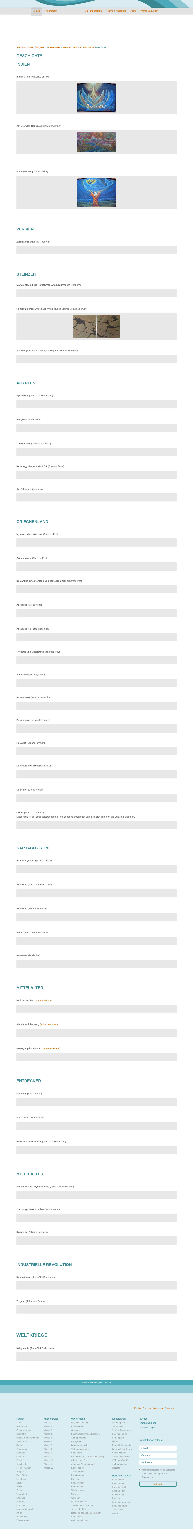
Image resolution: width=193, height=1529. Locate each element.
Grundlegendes (119, 1423)
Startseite (20, 47)
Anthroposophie (78, 1438)
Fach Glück (21, 1475)
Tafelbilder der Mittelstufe (83, 47)
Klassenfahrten (119, 1494)
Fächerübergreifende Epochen (85, 1434)
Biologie (20, 1445)
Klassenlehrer (54, 47)
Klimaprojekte (77, 1487)
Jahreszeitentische (121, 1456)
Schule (36, 11)
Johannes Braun (43, 1000)
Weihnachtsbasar (79, 1520)
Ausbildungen (118, 1483)
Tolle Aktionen (77, 1490)
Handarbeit (21, 1494)
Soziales (75, 1494)
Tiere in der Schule (80, 1509)
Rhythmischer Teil (79, 1423)
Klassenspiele (77, 1468)
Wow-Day (75, 1498)
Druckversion (105, 1382)
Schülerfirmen (77, 1483)
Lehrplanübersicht (79, 1445)
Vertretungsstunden (80, 1449)
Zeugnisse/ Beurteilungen (83, 1464)
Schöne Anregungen (121, 1430)
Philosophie (22, 1517)
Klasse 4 (48, 1434)
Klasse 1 (48, 1423)
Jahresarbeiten (78, 1471)
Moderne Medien (79, 1501)
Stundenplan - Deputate (82, 1505)
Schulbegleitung (119, 1506)
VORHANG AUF (120, 1460)
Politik (19, 1513)
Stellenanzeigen (93, 11)
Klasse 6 (48, 1441)
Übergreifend (40, 47)
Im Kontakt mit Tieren (122, 1449)
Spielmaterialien (119, 1434)
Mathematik (21, 1426)
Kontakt (138, 1408)
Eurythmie (21, 1479)
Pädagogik (76, 1441)
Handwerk (21, 1498)
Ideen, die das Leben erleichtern (86, 1513)
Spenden (147, 1408)
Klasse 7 (48, 1445)
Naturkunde (21, 1441)
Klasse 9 (48, 1453)
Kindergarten (50, 11)
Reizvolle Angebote (116, 11)
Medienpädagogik (24, 1509)
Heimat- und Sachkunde (27, 1438)
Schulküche (76, 1517)
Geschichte (21, 1464)
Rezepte (116, 1468)
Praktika (75, 1479)
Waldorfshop (118, 1479)
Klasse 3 (48, 1430)
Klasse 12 (48, 1464)
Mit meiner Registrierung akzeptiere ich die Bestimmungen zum (158, 1473)
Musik (19, 1487)
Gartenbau (21, 1501)
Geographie (21, 1449)
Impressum (158, 1408)
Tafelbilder (66, 47)
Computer (21, 1505)
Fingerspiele (118, 1438)
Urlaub (115, 1513)
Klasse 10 (48, 1456)
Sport (18, 1483)
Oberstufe (75, 1430)
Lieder (115, 1441)
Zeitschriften (118, 1510)
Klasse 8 (48, 1449)
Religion (20, 1471)
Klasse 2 (48, 1426)
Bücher (133, 11)
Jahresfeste (117, 1426)
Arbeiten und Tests (79, 1460)
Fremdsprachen (23, 1468)
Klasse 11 (48, 1460)
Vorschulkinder (119, 1453)
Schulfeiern (76, 1453)
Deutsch (20, 1423)
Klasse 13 (48, 1468)
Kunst (19, 1490)
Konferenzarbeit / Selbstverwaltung (87, 1456)
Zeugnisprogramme (121, 1502)
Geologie (20, 1453)
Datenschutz (171, 1408)
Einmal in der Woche (122, 1445)
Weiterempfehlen (90, 1382)
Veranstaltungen (149, 11)
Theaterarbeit (22, 1520)
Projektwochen (78, 1475)
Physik (19, 1460)
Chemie (20, 1456)
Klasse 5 (48, 1438)
